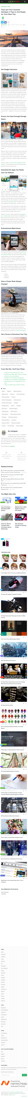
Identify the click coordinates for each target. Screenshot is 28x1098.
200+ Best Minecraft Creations (8, 660)
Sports (3, 1061)
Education (3, 1037)
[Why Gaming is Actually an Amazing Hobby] (21, 516)
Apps (2, 952)
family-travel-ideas (7, 402)
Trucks (3, 1000)
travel (4, 425)
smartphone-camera (16, 414)
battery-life (5, 394)
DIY (2, 963)
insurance (5, 408)
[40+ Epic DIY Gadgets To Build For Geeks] (14, 583)
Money (3, 991)
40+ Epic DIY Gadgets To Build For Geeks (11, 594)
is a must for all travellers (20, 330)
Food (2, 975)
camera (12, 394)
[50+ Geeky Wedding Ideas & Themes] (14, 760)
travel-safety (20, 425)
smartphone (5, 414)
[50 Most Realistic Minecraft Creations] (14, 805)
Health (3, 982)
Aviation (3, 954)
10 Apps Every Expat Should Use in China (13, 372)
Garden (3, 980)
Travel (3, 998)
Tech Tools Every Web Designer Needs (10, 639)
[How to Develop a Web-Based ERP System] (7, 500)
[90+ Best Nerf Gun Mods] (14, 694)
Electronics (4, 968)
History (3, 984)
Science (3, 1042)
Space (2, 1044)
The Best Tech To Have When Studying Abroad (15, 379)
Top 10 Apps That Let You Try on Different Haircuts (13, 572)
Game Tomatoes (5, 892)
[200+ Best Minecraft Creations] (14, 649)
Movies (3, 1056)
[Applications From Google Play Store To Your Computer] (14, 869)
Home (2, 1017)
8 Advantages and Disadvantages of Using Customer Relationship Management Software (12, 793)
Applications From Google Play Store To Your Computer (12, 881)
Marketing (4, 1019)
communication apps (11, 201)
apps (4, 391)
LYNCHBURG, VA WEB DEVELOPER (16, 1092)
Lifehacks (4, 6)
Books (2, 1054)
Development (4, 1010)
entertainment (18, 400)
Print (2, 993)
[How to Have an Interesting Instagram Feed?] (14, 826)
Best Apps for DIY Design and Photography (14, 377)
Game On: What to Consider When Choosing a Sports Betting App (6, 526)
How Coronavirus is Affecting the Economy (11, 858)
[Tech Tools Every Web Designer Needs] (14, 628)
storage (4, 417)
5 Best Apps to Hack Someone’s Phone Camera (12, 749)
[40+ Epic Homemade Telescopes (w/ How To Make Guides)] (14, 605)
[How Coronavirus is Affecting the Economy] (14, 848)
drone (13, 397)
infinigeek (4, 24)
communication (21, 394)
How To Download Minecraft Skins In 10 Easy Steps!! (12, 727)
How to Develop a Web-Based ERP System (6, 508)
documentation (6, 397)
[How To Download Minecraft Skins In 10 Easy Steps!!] (14, 715)
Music (2, 1058)
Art (2, 1051)
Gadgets (3, 1012)
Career (3, 956)
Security (3, 1024)
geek (13, 405)
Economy (3, 966)
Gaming (3, 977)
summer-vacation (16, 422)
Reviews (3, 1021)
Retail (2, 996)
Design (3, 961)
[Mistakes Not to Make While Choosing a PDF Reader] (21, 500)
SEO (2, 1026)
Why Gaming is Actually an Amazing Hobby (20, 525)
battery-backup (17, 391)
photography (5, 411)
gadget (16, 402)
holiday (19, 405)
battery (9, 391)
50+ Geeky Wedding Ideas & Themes (10, 771)
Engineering (4, 1040)
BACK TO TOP (24, 1096)
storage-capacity (13, 417)
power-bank (14, 411)
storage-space (6, 420)
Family (2, 970)
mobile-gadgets (13, 408)
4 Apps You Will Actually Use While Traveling (14, 384)
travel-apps (11, 425)
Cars (2, 959)
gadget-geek (6, 405)
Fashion (3, 973)
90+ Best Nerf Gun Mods (7, 705)
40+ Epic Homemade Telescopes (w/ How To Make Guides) (13, 616)
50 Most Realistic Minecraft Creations (10, 815)
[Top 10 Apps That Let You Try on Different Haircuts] (14, 562)
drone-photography (7, 400)
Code (2, 1035)
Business (3, 1007)
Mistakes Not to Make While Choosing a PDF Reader (21, 508)
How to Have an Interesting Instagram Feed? (12, 837)
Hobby (2, 987)
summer (14, 420)
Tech (8, 6)
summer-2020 (6, 422)
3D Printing (4, 1033)
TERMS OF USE (12, 1094)
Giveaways (4, 1014)
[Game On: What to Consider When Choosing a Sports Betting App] (7, 516)
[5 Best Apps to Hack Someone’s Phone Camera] (14, 739)
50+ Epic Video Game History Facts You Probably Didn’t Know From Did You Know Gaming (13, 682)
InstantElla (3, 893)
